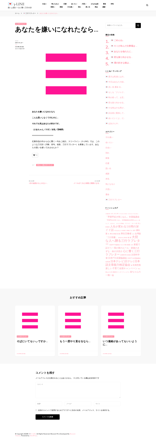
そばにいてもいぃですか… (32, 341)
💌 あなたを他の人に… (121, 51)
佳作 (134, 230)
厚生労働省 (126, 233)
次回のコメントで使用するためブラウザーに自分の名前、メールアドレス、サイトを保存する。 (74, 410)
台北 (133, 234)
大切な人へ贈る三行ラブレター (45, 165)
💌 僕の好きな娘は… (120, 63)
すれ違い (70, 7)
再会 (96, 7)
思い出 (88, 7)
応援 (65, 4)
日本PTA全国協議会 (117, 258)
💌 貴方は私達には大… (115, 76)
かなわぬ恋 (94, 4)
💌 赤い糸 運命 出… (113, 87)
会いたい (74, 4)
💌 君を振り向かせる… (121, 57)
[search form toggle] (147, 5)
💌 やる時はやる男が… (115, 108)
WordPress (33, 436)
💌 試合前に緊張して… (115, 113)
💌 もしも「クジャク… (115, 92)
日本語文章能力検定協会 (122, 263)
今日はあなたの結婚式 (120, 230)
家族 (61, 7)
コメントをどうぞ (21, 49)
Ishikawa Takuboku (133, 214)
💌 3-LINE (16, 4)
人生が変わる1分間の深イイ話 (122, 228)
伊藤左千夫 (129, 230)
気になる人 (55, 4)
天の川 (122, 245)
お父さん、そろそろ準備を (117, 223)
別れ (79, 7)
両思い (53, 7)
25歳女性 (107, 214)
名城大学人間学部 (122, 237)
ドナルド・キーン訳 (131, 223)
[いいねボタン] (34, 155)
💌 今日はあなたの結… (115, 82)
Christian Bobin (123, 214)
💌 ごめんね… (117, 40)
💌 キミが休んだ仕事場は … (124, 46)
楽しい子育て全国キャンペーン (121, 268)
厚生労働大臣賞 (115, 234)
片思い (84, 4)
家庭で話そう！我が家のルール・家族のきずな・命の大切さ (122, 248)
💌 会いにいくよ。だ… (115, 118)
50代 (112, 214)
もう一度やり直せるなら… (75, 341)
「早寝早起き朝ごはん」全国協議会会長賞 (119, 220)
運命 (104, 4)
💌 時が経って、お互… (115, 97)
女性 (132, 245)
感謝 (103, 7)
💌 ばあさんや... (112, 123)
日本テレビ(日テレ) (122, 261)
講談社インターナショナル (121, 272)
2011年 (116, 214)
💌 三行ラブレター (21, 24)
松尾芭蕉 (137, 265)
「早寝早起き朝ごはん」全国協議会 (122, 216)
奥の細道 (127, 245)
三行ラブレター (19, 43)
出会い (44, 4)
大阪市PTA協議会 (114, 245)
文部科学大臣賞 (125, 255)
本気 (112, 4)
